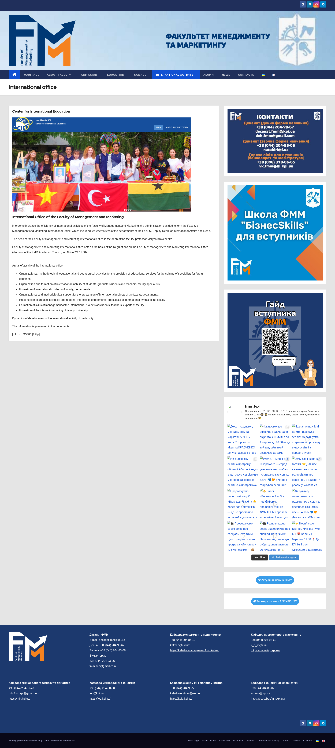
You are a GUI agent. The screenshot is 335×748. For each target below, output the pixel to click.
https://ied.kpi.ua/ (100, 698)
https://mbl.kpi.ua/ (19, 698)
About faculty (59, 74)
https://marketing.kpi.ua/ (265, 650)
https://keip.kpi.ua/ (181, 698)
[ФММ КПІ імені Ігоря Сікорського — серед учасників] (275, 471)
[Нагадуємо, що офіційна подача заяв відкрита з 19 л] (275, 439)
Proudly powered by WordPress (25, 740)
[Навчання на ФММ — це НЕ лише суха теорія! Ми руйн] (307, 439)
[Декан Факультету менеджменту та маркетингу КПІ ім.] (243, 439)
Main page (31, 74)
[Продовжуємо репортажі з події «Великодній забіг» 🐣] (243, 504)
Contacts (246, 74)
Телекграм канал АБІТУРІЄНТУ (276, 601)
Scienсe (140, 74)
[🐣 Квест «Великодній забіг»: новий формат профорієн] (275, 504)
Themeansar (69, 740)
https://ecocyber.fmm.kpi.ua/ (268, 698)
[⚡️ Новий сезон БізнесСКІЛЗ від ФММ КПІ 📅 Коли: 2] (307, 536)
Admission (89, 74)
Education (116, 74)
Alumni (208, 74)
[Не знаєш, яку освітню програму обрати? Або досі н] (243, 471)
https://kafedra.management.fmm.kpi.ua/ (194, 650)
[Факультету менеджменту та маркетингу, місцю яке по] (307, 504)
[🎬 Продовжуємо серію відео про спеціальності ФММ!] (243, 536)
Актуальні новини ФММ (276, 580)
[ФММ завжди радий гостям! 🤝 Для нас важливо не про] (307, 471)
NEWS (226, 74)
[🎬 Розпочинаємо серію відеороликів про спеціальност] (275, 536)
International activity (175, 74)
